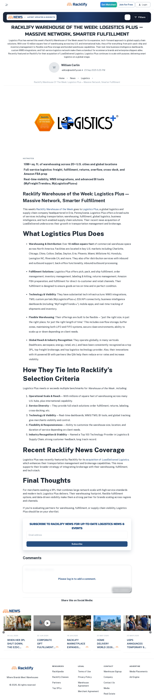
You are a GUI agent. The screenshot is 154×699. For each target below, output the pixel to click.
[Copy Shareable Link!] (82, 603)
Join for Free (126, 4)
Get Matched (109, 4)
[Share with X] (77, 603)
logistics (85, 78)
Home (62, 78)
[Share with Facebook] (72, 603)
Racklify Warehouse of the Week (54, 209)
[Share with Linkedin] (74, 603)
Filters (141, 17)
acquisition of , (107, 459)
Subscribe (77, 544)
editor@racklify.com (71, 70)
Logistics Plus (90, 209)
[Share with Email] (79, 603)
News (72, 78)
